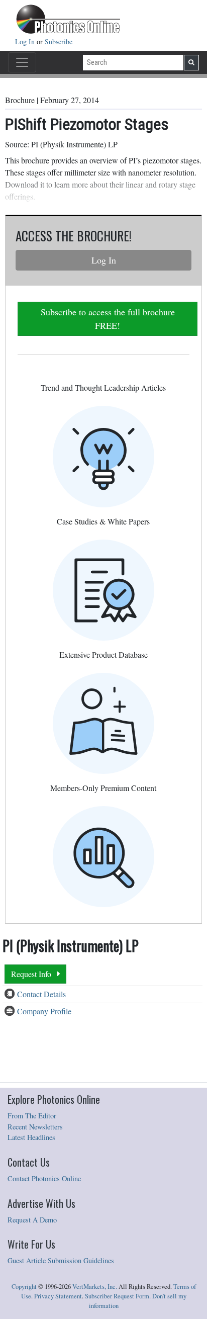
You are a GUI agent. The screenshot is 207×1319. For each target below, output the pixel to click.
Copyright (24, 1286)
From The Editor (32, 1115)
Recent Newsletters (35, 1126)
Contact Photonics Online (44, 1178)
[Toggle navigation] (22, 62)
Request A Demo (32, 1219)
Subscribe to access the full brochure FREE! (108, 318)
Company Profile (44, 1011)
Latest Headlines (31, 1137)
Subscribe (58, 41)
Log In (26, 41)
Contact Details (41, 994)
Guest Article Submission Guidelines (61, 1260)
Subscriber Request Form (117, 1296)
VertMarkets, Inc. (94, 1286)
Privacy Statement (58, 1296)
